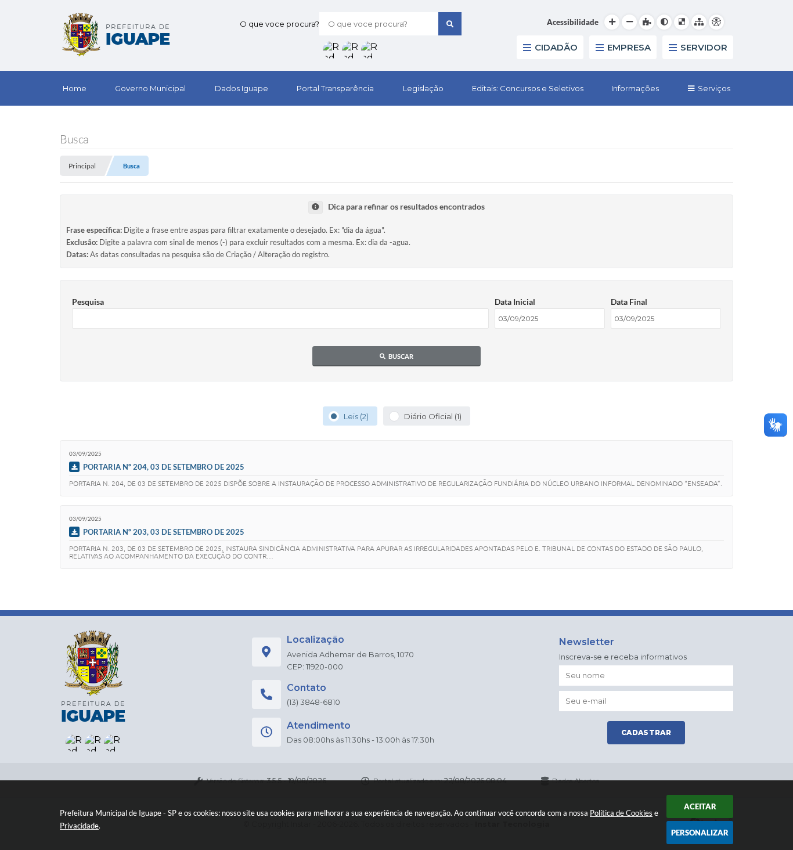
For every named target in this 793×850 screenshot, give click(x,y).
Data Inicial (515, 302)
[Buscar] (450, 23)
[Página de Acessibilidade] (716, 22)
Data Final (629, 302)
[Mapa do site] (699, 22)
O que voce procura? (279, 23)
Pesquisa (88, 302)
